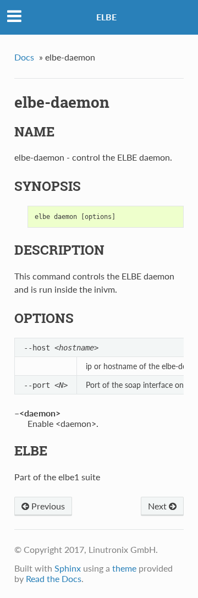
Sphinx (67, 568)
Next (158, 506)
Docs (24, 57)
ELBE (106, 17)
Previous (47, 506)
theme (124, 568)
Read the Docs (53, 578)
